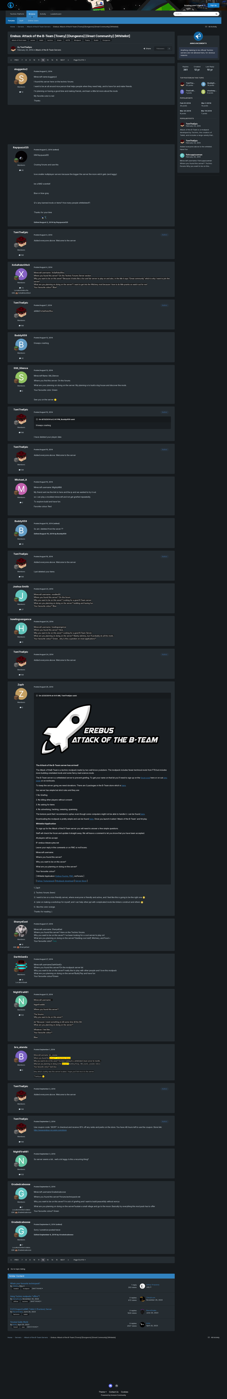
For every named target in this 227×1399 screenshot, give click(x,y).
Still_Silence (21, 368)
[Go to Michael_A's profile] (21, 489)
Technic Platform (17, 14)
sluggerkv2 (20, 69)
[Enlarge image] (44, 217)
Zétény (15, 1286)
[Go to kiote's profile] (142, 1324)
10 (34, 60)
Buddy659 (21, 335)
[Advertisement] (55, 126)
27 (22, 609)
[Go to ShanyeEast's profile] (21, 931)
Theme (102, 1392)
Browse (32, 14)
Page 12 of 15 (79, 60)
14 (52, 60)
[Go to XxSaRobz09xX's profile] (21, 274)
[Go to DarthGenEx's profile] (21, 966)
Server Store (80, 881)
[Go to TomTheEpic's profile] (13, 49)
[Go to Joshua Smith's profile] (21, 596)
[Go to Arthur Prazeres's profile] (142, 1286)
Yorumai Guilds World (19, 1322)
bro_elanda (20, 1047)
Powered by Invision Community (113, 1395)
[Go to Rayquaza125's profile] (21, 157)
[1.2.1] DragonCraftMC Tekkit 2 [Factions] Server (31, 1309)
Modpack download (65, 881)
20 (22, 170)
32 (22, 358)
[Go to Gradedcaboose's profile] (21, 1193)
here (124, 785)
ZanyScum (17, 1299)
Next (62, 60)
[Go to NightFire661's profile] (21, 1001)
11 (38, 60)
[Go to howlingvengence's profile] (21, 628)
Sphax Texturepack (45, 881)
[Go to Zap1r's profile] (21, 694)
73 (22, 288)
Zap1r (21, 684)
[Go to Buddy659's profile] (21, 344)
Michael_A (21, 479)
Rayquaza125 (21, 147)
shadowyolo (212, 91)
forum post (145, 778)
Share (148, 48)
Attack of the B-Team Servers (48, 50)
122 (22, 1015)
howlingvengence (20, 619)
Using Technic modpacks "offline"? (25, 1296)
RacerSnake (18, 1312)
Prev (16, 60)
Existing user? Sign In (194, 5)
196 (22, 255)
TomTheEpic (26, 47)
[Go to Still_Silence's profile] (21, 377)
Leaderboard (56, 14)
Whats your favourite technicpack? (25, 1283)
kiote (15, 1324)
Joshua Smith (21, 586)
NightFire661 (20, 992)
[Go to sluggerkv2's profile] (21, 78)
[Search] (216, 14)
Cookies (124, 1392)
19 (22, 980)
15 (57, 60)
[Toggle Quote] (37, 419)
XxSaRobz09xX (21, 265)
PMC (71, 876)
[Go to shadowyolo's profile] (203, 92)
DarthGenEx (21, 956)
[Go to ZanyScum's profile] (142, 1299)
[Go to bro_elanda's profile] (21, 1056)
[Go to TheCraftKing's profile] (182, 92)
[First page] (11, 60)
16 (22, 944)
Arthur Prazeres (152, 1285)
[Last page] (68, 60)
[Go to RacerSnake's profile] (142, 1311)
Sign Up (213, 5)
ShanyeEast (21, 921)
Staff (21, 21)
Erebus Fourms (61, 876)
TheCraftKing (192, 91)
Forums (11, 21)
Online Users (33, 21)
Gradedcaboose (20, 1184)
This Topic (206, 14)
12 (43, 60)
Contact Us (113, 1392)
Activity (43, 14)
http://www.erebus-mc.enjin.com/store (50, 1130)
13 (47, 60)
